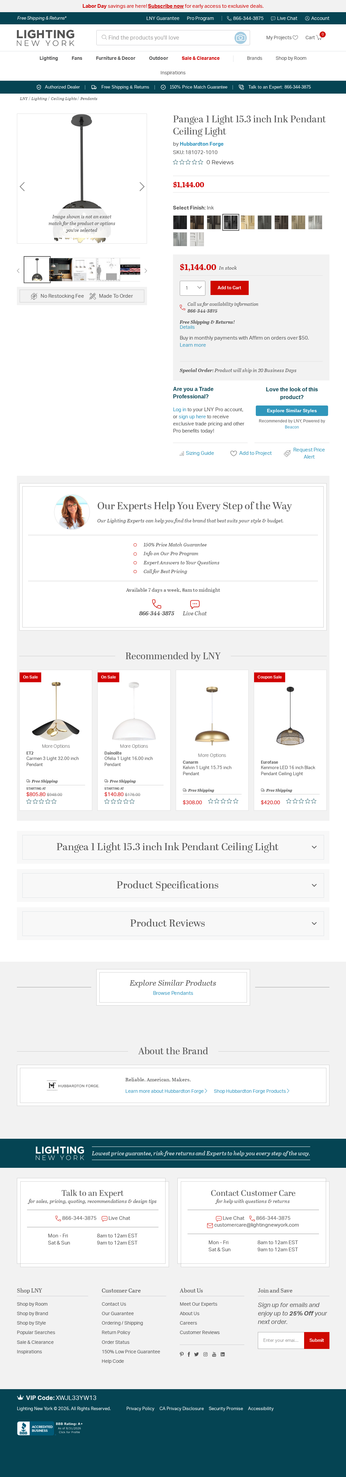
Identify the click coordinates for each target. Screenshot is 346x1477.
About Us (189, 1313)
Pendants (88, 98)
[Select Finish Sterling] (315, 222)
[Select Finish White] (197, 239)
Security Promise (226, 1409)
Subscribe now (166, 6)
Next (142, 186)
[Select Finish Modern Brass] (248, 222)
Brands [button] (254, 58)
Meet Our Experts (198, 1304)
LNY (24, 98)
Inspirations (29, 1352)
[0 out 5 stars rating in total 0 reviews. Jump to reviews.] (43, 801)
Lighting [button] (49, 58)
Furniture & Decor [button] (115, 58)
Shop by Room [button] (291, 58)
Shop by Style (31, 1323)
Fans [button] (77, 58)
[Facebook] (189, 1354)
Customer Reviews (200, 1332)
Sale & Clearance (35, 1342)
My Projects (279, 37)
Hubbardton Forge (202, 144)
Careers (188, 1323)
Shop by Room (32, 1304)
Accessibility (261, 1409)
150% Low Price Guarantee (131, 1352)
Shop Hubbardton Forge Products (250, 1091)
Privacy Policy (140, 1409)
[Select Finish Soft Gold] (298, 222)
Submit (317, 1340)
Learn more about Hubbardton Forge (165, 1091)
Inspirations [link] (173, 73)
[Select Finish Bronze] (197, 222)
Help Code (113, 1361)
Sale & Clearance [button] (201, 58)
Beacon (292, 427)
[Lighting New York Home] (45, 38)
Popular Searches (36, 1332)
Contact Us (114, 1304)
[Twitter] (196, 1354)
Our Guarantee (118, 1313)
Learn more (193, 345)
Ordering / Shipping (122, 1323)
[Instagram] (205, 1354)
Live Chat (287, 18)
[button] (317, 18)
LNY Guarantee (162, 18)
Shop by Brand (32, 1313)
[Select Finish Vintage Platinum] (180, 239)
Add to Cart (229, 288)
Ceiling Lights (64, 98)
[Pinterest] (182, 1354)
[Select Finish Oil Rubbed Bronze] (281, 222)
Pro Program (200, 18)
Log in (179, 409)
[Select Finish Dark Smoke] (214, 222)
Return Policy (116, 1332)
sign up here (192, 416)
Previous (22, 186)
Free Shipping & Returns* (41, 18)
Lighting (39, 98)
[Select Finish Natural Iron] (264, 222)
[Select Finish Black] (180, 222)
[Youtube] (214, 1354)
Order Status (115, 1342)
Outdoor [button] (158, 58)
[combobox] (173, 37)
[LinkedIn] (222, 1354)
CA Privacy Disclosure (181, 1409)
